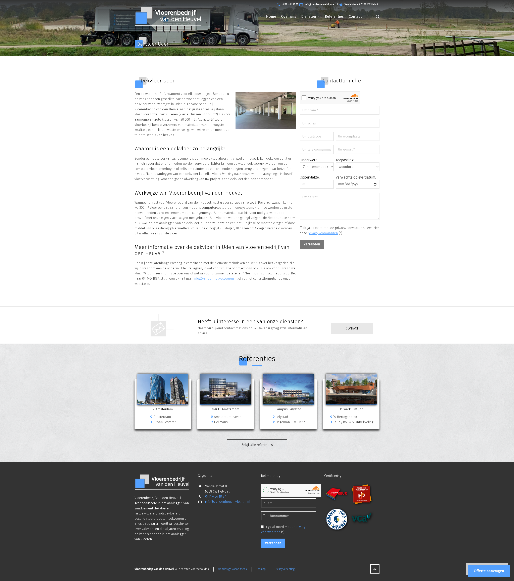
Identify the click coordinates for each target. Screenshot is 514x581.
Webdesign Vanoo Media (233, 569)
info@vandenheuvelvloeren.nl (321, 4)
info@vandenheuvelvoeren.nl (216, 278)
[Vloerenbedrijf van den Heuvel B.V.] (168, 16)
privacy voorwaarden (323, 233)
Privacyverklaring (284, 569)
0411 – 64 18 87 (290, 4)
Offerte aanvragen (489, 571)
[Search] (376, 16)
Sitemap (261, 569)
